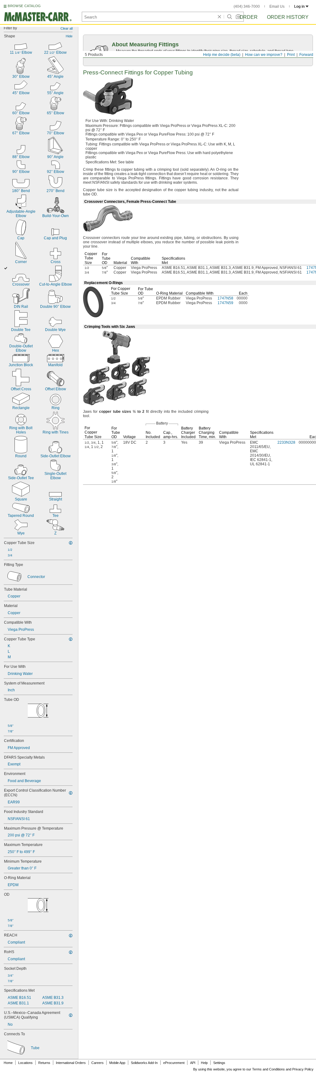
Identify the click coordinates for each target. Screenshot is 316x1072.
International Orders (71, 1063)
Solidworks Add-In (144, 1063)
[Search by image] (238, 17)
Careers (97, 1063)
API (192, 1063)
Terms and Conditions (268, 1069)
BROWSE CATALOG (24, 6)
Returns (44, 1063)
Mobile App (117, 1063)
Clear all (66, 28)
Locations (25, 1063)
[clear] (219, 17)
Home (8, 1063)
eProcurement (174, 1063)
